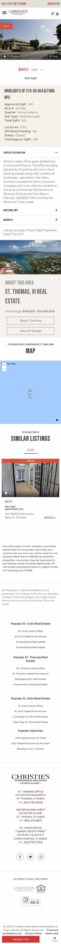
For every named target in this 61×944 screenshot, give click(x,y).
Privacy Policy (33, 933)
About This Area (30, 320)
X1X (4, 460)
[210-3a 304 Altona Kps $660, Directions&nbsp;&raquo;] (30, 392)
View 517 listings (30, 331)
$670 (8, 501)
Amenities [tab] (8, 220)
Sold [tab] (30, 450)
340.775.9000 (14, 4)
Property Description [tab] (14, 152)
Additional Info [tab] (10, 210)
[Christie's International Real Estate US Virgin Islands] (14, 14)
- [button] (4, 369)
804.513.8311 (33, 820)
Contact (52, 4)
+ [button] (4, 365)
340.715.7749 (33, 842)
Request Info (21, 939)
